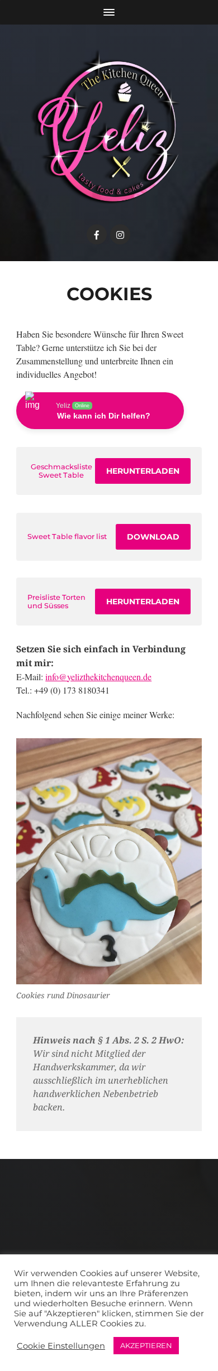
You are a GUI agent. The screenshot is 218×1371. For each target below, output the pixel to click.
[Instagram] (120, 234)
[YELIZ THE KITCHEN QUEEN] (109, 127)
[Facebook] (97, 234)
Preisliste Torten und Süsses (56, 601)
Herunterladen (142, 471)
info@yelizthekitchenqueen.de (98, 676)
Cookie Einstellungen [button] (61, 1346)
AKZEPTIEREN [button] (146, 1345)
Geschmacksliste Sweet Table (61, 471)
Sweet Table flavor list (67, 536)
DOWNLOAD (153, 537)
